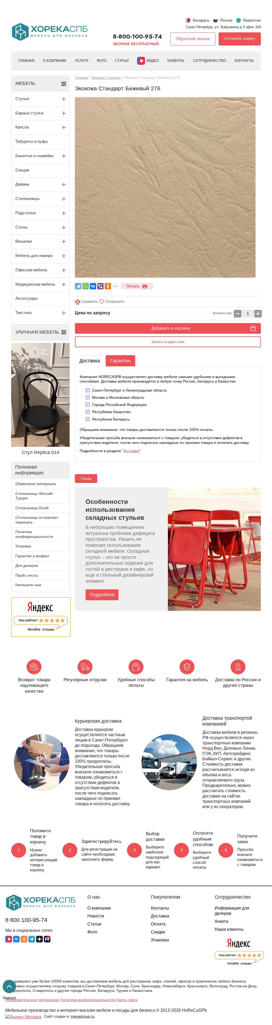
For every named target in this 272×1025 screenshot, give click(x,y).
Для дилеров (26, 565)
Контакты (244, 61)
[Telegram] (78, 286)
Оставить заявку (240, 38)
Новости (95, 916)
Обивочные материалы (35, 484)
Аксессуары (26, 298)
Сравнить (89, 301)
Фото (102, 61)
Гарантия (120, 360)
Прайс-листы (26, 575)
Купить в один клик (168, 342)
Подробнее (102, 594)
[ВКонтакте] (93, 286)
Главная (26, 61)
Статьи (122, 61)
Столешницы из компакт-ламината (37, 519)
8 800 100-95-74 (26, 920)
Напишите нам (28, 585)
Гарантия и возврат (32, 556)
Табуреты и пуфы (31, 141)
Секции (22, 170)
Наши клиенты (229, 929)
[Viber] (100, 286)
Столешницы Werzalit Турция (34, 495)
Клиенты (175, 61)
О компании (54, 61)
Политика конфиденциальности (34, 534)
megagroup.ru (83, 1016)
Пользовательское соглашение (32, 1000)
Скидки (158, 932)
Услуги (81, 61)
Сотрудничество (209, 61)
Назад (86, 478)
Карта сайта (127, 1000)
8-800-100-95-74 (137, 36)
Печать (133, 286)
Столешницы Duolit (32, 508)
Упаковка (23, 546)
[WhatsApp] (85, 286)
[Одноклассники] (108, 286)
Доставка (89, 360)
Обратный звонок (193, 38)
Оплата (158, 924)
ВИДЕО (153, 61)
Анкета (221, 921)
